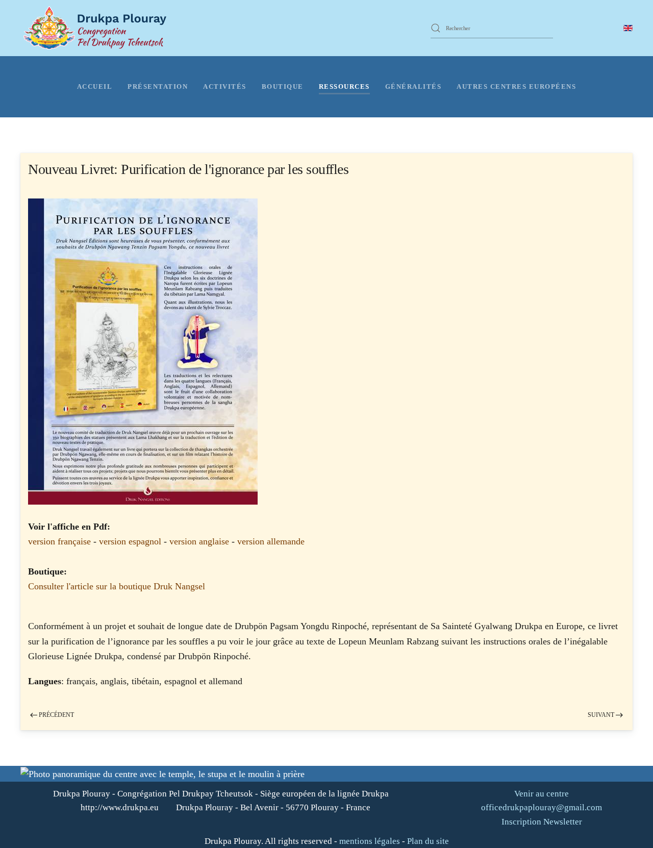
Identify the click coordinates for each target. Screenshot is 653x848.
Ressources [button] (344, 86)
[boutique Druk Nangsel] (567, 27)
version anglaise (199, 541)
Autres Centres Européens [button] (516, 86)
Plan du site (428, 841)
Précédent (56, 714)
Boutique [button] (283, 86)
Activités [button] (224, 86)
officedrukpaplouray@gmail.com (541, 807)
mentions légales (369, 841)
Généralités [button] (413, 86)
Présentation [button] (158, 86)
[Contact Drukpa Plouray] (609, 27)
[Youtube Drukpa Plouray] (595, 27)
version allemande (271, 541)
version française (59, 541)
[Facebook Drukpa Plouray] (581, 27)
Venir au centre (540, 794)
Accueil (95, 86)
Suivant (601, 714)
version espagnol (130, 541)
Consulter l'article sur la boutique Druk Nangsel (116, 586)
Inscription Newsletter (540, 822)
